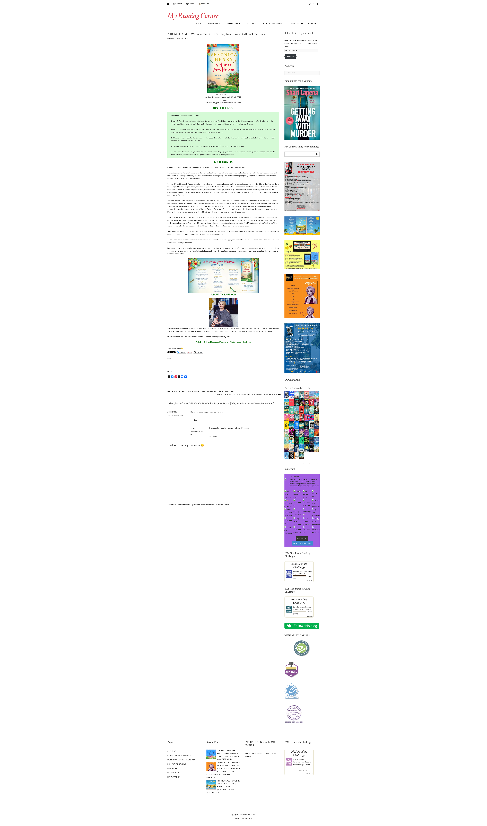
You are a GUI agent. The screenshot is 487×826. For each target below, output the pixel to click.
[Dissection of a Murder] (301, 410)
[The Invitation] (296, 425)
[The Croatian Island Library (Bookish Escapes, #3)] (291, 440)
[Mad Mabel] (291, 394)
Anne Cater (172, 412)
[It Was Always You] (296, 394)
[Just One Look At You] (311, 433)
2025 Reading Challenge (299, 600)
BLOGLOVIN (191, 4)
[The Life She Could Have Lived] (286, 455)
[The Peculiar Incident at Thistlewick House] (306, 433)
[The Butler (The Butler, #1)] (296, 402)
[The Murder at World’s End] (311, 440)
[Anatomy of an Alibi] (296, 440)
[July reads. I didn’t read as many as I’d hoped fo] (306, 494)
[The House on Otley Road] (301, 402)
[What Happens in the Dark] (296, 433)
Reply (196, 420)
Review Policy (215, 23)
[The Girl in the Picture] (286, 417)
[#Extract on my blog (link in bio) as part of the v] (316, 494)
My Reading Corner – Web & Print (181, 760)
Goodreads (246, 342)
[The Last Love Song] (286, 448)
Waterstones (235, 342)
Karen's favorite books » (311, 464)
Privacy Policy (234, 23)
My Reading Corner (192, 16)
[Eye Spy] (286, 425)
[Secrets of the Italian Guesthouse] (296, 410)
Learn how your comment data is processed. (212, 505)
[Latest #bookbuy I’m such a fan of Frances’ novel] (288, 512)
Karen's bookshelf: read (297, 388)
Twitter (207, 342)
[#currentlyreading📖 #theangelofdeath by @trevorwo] (306, 512)
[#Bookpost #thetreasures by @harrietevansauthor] (297, 512)
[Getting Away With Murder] (301, 394)
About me (171, 751)
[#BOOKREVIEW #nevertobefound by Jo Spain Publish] (288, 521)
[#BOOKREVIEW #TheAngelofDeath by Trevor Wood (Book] (306, 503)
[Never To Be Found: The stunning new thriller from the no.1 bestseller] (286, 410)
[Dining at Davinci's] (311, 395)
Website (199, 342)
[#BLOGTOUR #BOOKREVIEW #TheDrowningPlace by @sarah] (316, 530)
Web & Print (314, 23)
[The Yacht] (306, 410)
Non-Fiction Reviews (273, 23)
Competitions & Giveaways (179, 755)
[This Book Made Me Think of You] (286, 440)
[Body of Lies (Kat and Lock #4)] (291, 417)
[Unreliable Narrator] (301, 417)
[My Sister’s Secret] (316, 402)
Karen (295, 571)
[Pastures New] (316, 448)
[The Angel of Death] (291, 402)
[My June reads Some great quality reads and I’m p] (316, 512)
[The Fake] (291, 455)
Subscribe (290, 56)
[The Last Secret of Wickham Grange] (296, 417)
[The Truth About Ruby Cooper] (291, 433)
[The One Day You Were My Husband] (291, 410)
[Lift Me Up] (306, 417)
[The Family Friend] (301, 425)
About (199, 23)
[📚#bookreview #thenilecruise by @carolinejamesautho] (288, 503)
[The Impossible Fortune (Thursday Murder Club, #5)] (296, 455)
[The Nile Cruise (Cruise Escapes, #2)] (286, 402)
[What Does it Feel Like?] (296, 448)
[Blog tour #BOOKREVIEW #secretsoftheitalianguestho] (297, 521)
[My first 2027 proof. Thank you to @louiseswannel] (316, 503)
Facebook (215, 342)
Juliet (237, 818)
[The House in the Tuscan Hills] (291, 425)
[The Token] (306, 448)
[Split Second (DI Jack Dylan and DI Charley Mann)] (286, 394)
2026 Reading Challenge (299, 565)
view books (309, 581)
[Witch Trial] (311, 417)
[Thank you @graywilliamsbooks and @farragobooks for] (288, 530)
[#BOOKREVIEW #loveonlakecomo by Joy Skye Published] (297, 530)
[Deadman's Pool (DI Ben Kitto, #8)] (301, 455)
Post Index (252, 23)
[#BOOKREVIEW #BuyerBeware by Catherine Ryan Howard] (297, 503)
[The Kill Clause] (306, 440)
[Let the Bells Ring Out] (301, 448)
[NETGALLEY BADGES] (302, 648)
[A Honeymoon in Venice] (306, 394)
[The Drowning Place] (316, 410)
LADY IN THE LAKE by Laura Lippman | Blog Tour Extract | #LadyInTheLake (202, 391)
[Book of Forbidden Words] (316, 425)
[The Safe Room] (306, 402)
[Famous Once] (316, 433)
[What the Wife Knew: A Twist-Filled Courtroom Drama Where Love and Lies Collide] (311, 448)
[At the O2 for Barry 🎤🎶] (306, 521)
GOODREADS (205, 4)
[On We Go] (311, 402)
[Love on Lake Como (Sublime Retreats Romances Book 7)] (311, 410)
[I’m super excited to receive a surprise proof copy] (288, 494)
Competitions (296, 23)
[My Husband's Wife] (306, 425)
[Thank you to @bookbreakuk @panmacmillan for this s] (316, 521)
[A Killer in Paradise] (286, 433)
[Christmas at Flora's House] (301, 433)
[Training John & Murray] (316, 394)
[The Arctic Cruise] (316, 440)
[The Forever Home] (316, 417)
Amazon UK (224, 342)
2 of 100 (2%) (303, 770)
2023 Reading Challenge (299, 753)
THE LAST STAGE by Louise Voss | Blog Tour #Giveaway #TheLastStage (247, 394)
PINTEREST (178, 4)
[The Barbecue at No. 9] (301, 440)
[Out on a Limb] (291, 448)
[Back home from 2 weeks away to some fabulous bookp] (297, 494)
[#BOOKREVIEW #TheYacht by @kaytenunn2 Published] (306, 530)
